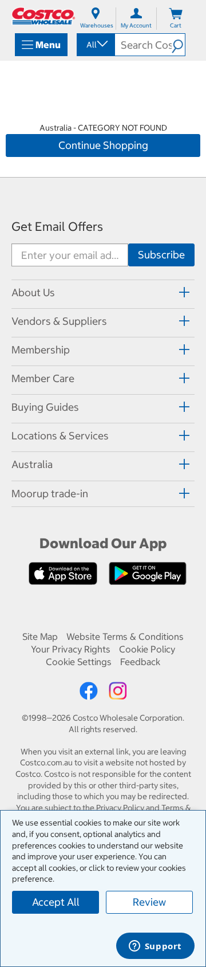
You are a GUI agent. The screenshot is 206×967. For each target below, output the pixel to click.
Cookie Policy (147, 649)
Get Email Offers (57, 226)
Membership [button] (40, 349)
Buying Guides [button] (45, 407)
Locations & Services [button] (60, 435)
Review (149, 902)
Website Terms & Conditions (125, 636)
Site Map (40, 636)
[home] (43, 16)
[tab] (103, 292)
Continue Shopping (103, 145)
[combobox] (95, 44)
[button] (178, 45)
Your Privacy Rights (70, 649)
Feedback (140, 661)
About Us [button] (33, 292)
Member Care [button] (42, 378)
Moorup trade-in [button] (49, 493)
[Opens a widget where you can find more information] (155, 947)
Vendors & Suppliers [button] (59, 321)
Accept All (56, 902)
